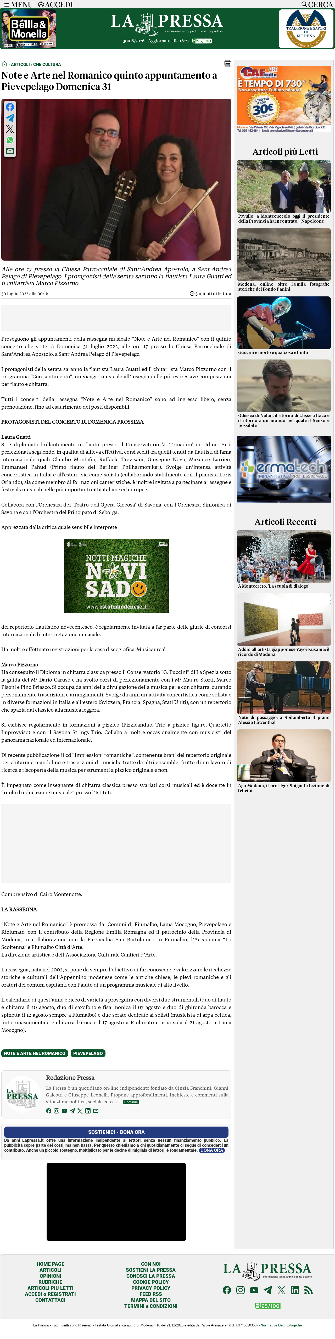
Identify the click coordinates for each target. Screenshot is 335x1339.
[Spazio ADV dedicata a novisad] (116, 611)
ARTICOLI (51, 1270)
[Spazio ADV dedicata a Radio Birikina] (29, 46)
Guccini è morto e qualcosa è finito (273, 353)
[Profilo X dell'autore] (80, 1112)
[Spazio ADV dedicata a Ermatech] (284, 504)
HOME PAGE (50, 1264)
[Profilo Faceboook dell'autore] (48, 1112)
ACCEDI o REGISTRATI (50, 1294)
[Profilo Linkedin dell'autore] (88, 1112)
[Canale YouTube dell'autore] (64, 1112)
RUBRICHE (50, 1282)
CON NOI (151, 1264)
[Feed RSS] (308, 1291)
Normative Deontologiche (281, 1325)
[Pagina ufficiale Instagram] (240, 1291)
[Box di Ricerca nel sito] (303, 4)
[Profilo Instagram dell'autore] (56, 1112)
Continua (131, 1102)
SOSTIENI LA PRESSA (151, 1270)
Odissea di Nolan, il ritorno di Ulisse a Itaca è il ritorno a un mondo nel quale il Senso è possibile (284, 421)
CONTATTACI (50, 1300)
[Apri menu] (5, 4)
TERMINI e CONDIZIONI (150, 1306)
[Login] (41, 4)
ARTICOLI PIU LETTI (50, 1288)
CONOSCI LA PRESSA (150, 1276)
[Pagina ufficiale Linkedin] (295, 1291)
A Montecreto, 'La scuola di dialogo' (273, 586)
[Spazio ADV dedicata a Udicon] (284, 134)
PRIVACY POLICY (150, 1288)
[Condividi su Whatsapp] (10, 140)
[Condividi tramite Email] (10, 151)
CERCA (320, 4)
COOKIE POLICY (151, 1282)
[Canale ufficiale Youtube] (254, 1291)
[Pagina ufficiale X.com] (281, 1291)
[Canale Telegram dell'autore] (72, 1112)
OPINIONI (50, 1276)
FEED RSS (151, 1294)
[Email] (95, 1112)
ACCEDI (59, 4)
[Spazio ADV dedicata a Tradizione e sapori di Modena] (306, 46)
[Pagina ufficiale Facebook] (227, 1291)
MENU (22, 4)
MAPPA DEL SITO (151, 1300)
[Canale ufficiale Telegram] (268, 1291)
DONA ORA (211, 1150)
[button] (227, 65)
